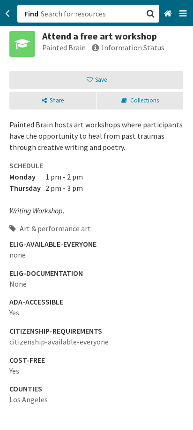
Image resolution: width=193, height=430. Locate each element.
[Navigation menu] (184, 13)
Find (31, 13)
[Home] (169, 13)
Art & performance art (54, 228)
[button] (96, 215)
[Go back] (7, 13)
